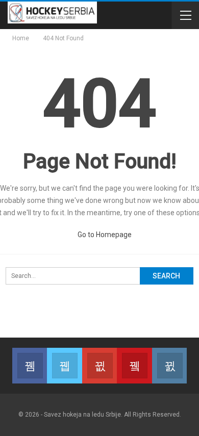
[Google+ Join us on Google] (99, 365)
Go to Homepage (104, 234)
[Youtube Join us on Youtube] (134, 365)
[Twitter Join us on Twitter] (64, 365)
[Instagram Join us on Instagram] (169, 365)
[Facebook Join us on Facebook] (29, 365)
